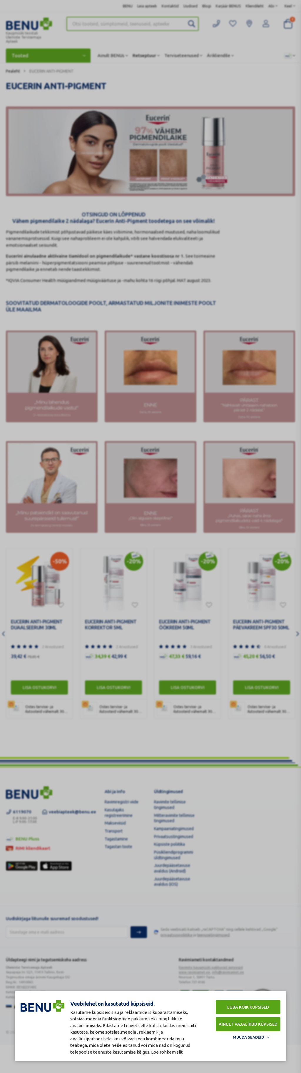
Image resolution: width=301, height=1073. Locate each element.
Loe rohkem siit (167, 1051)
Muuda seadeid (248, 1037)
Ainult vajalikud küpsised (248, 1024)
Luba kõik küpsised (248, 1007)
